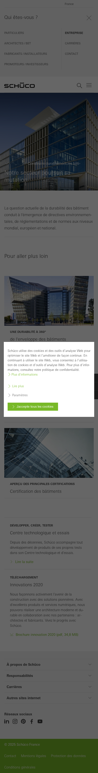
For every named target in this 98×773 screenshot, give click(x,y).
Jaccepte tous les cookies (35, 406)
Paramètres (20, 395)
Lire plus (18, 386)
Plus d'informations (24, 374)
